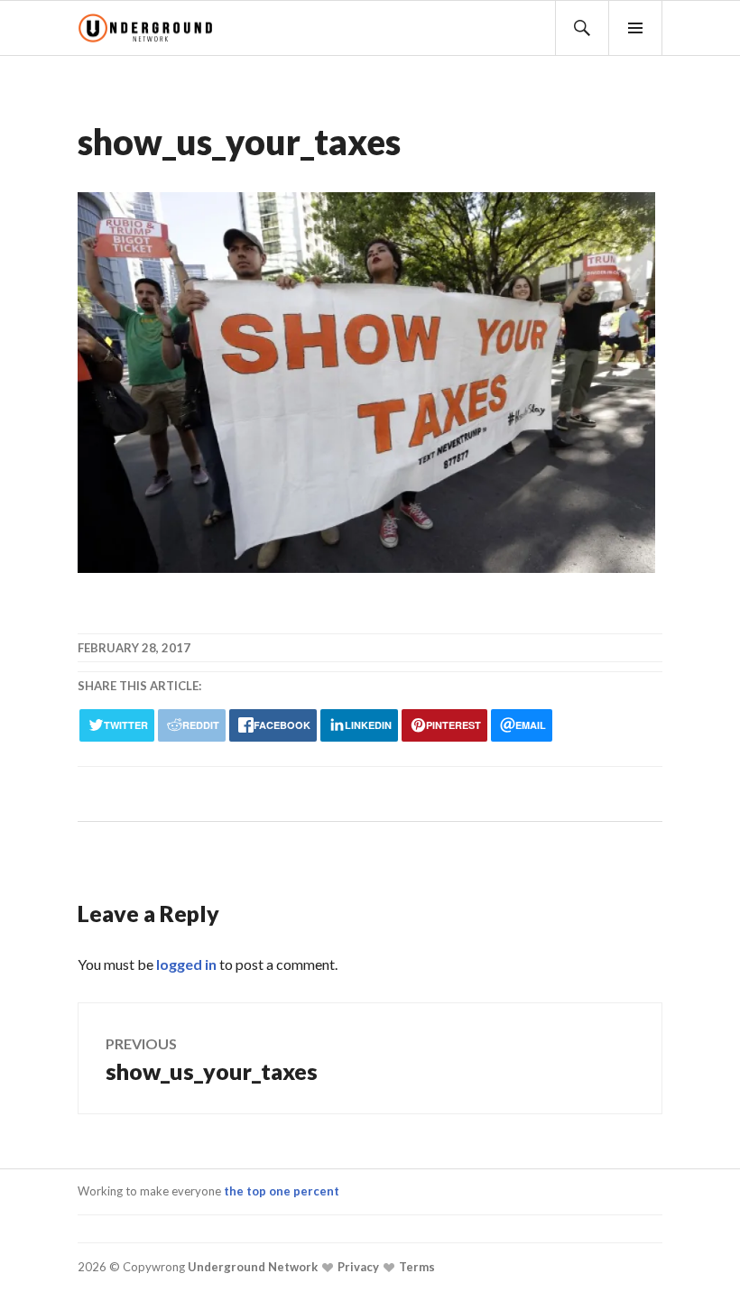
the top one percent (281, 1191)
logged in (186, 964)
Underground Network (251, 1267)
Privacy (357, 1267)
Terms (415, 1267)
